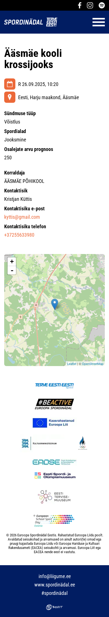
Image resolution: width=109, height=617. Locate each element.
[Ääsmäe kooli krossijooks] (54, 304)
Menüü (84, 22)
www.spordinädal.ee (54, 585)
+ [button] (12, 261)
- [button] (12, 270)
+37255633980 (19, 235)
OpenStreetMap (92, 363)
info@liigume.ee (55, 576)
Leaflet (71, 363)
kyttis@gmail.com (22, 217)
